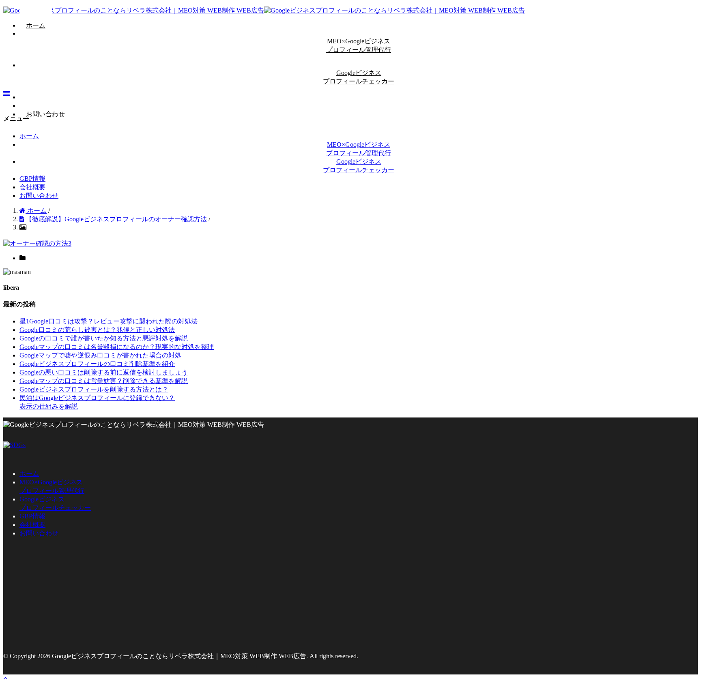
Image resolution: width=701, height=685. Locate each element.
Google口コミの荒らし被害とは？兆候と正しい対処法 (97, 329)
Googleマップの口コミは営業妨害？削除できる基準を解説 (103, 380)
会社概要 (32, 187)
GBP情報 (32, 178)
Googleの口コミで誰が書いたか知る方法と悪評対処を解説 (103, 338)
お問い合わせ (45, 114)
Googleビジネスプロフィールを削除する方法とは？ (93, 389)
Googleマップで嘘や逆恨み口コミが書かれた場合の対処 (100, 355)
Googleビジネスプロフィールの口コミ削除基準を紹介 (97, 363)
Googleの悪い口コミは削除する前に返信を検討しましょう (103, 372)
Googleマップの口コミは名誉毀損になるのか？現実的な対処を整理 (116, 346)
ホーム (35, 25)
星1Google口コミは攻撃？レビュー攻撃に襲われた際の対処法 (108, 321)
